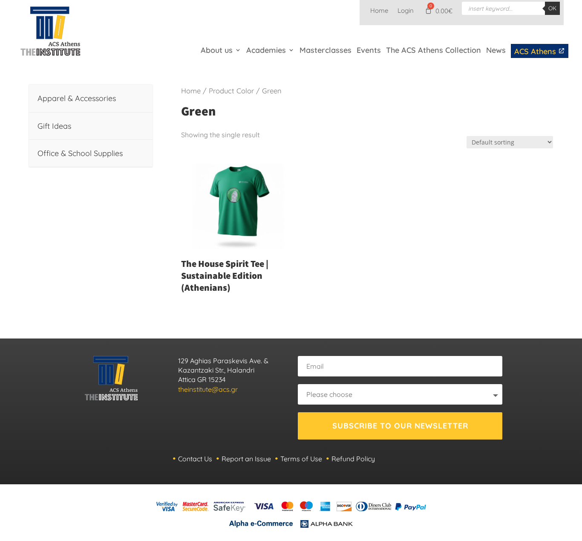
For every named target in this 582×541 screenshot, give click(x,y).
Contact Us (195, 458)
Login (406, 11)
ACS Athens (536, 51)
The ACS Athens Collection (433, 50)
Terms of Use (301, 458)
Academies (266, 50)
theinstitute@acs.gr (208, 389)
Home (379, 11)
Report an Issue (246, 458)
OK (552, 8)
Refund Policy (353, 458)
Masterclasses (326, 50)
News (496, 50)
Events (369, 50)
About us (217, 50)
